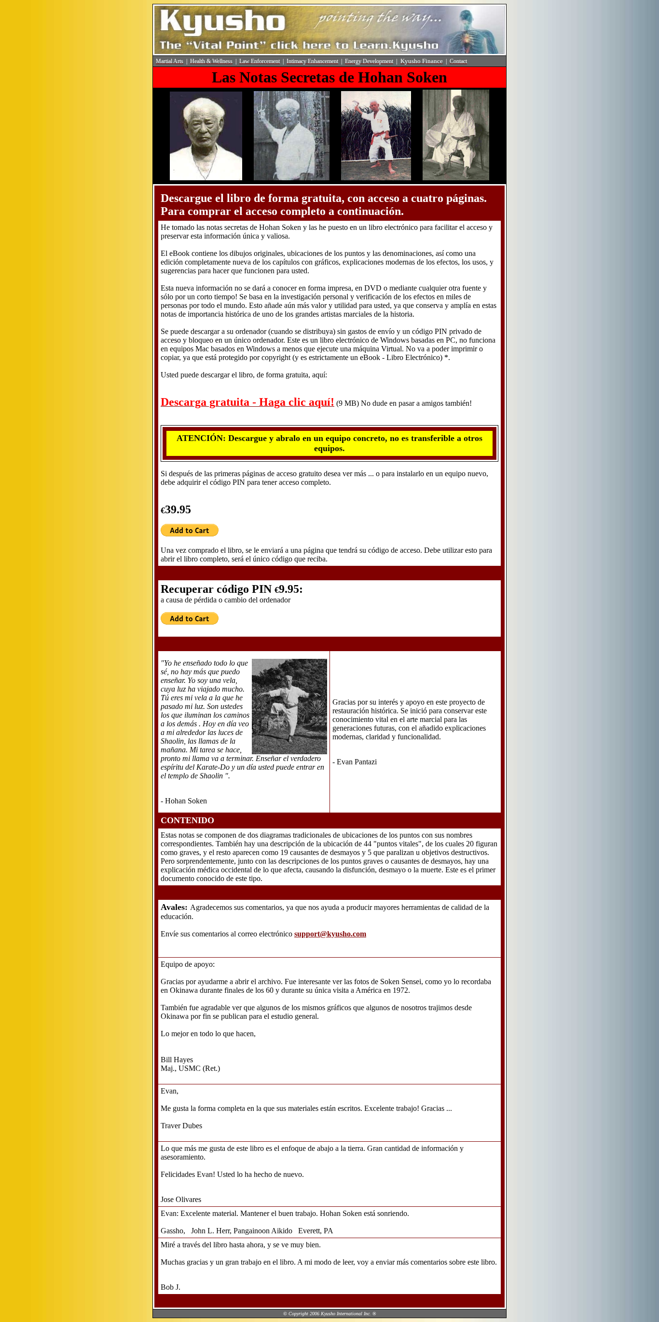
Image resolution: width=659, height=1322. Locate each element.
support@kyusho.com (330, 934)
